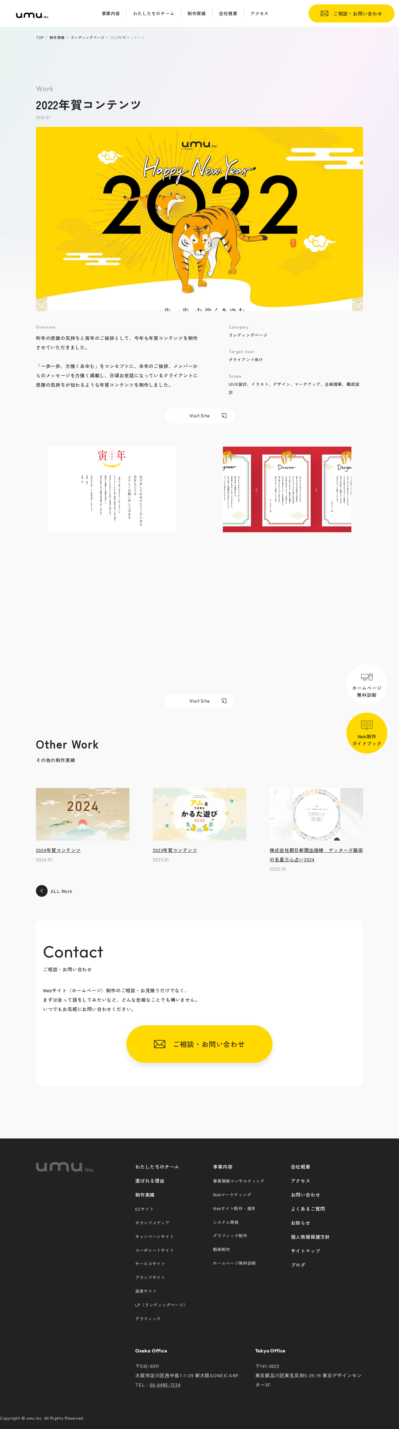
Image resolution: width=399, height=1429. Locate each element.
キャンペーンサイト (154, 1236)
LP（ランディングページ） (161, 1305)
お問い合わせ (305, 1194)
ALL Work (61, 890)
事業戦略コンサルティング (238, 1181)
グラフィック (148, 1318)
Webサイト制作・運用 (234, 1208)
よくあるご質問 (308, 1208)
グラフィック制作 (230, 1235)
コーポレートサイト (154, 1250)
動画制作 (221, 1249)
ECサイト (144, 1209)
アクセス (300, 1180)
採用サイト (146, 1291)
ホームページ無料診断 (367, 691)
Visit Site (199, 416)
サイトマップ (305, 1250)
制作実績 (145, 1194)
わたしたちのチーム (157, 1166)
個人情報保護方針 (310, 1236)
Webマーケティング (232, 1195)
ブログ (298, 1264)
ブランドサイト (150, 1277)
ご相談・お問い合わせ (355, 13)
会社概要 (300, 1166)
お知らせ (300, 1222)
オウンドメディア (152, 1223)
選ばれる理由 (150, 1180)
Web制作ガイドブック (367, 739)
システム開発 (226, 1222)
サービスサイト (150, 1263)
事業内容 (223, 1166)
